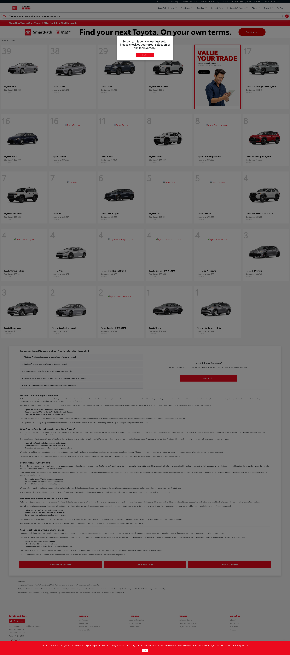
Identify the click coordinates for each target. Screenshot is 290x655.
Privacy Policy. (241, 645)
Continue (145, 55)
